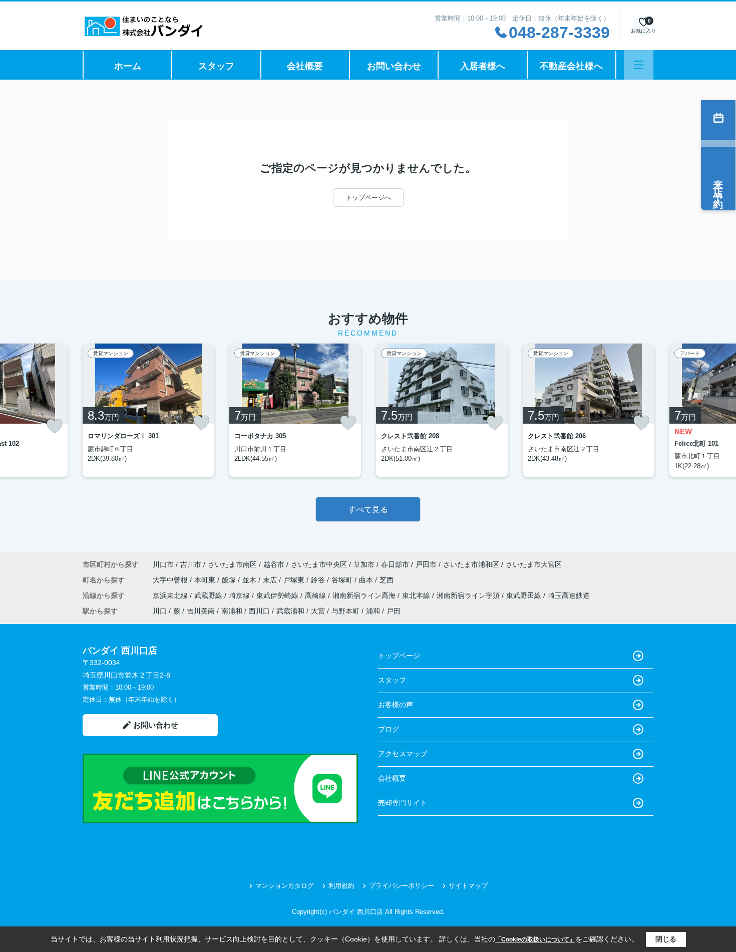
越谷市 (273, 564)
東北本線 (417, 595)
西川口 (259, 611)
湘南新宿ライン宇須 (469, 595)
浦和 (373, 611)
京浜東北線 (171, 595)
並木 (250, 580)
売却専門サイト (402, 803)
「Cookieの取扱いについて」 (535, 939)
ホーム (127, 66)
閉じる (665, 939)
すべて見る (368, 509)
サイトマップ (468, 885)
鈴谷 (319, 580)
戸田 (394, 611)
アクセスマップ (402, 754)
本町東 (205, 580)
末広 (271, 580)
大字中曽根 (171, 580)
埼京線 (240, 595)
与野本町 (345, 611)
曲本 (367, 580)
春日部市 (395, 564)
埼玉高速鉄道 (569, 595)
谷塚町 (342, 580)
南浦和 (231, 611)
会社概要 (305, 66)
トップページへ (368, 197)
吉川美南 (201, 611)
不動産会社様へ (571, 66)
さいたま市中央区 (319, 564)
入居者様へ (482, 66)
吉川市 (190, 564)
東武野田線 (524, 595)
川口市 (163, 564)
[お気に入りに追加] (55, 426)
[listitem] (148, 410)
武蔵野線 (209, 595)
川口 (160, 611)
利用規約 (341, 885)
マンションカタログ (284, 885)
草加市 (364, 564)
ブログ (388, 729)
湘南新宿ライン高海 (365, 595)
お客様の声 (395, 705)
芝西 (387, 580)
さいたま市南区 (232, 564)
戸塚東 (294, 580)
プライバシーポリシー (401, 885)
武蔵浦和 (290, 611)
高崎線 (316, 595)
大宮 (318, 611)
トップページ (399, 656)
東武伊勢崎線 (278, 595)
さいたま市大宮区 (534, 564)
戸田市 (426, 564)
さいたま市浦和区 (471, 564)
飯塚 (230, 580)
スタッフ (216, 66)
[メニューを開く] (638, 65)
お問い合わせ (394, 66)
